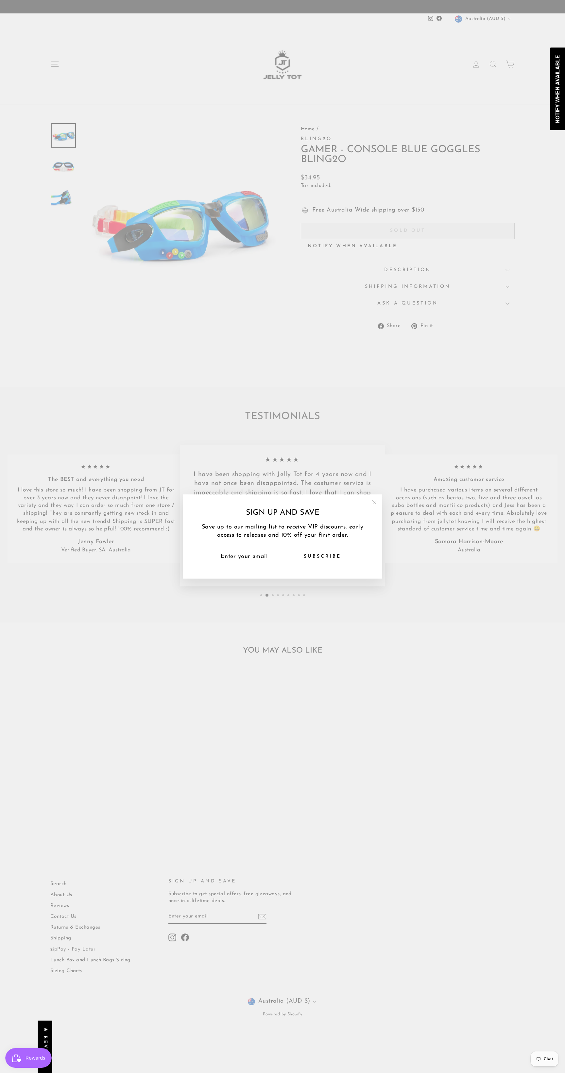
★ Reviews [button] (45, 1046)
